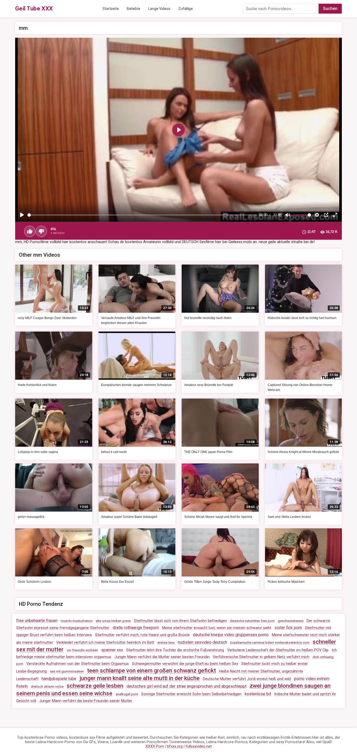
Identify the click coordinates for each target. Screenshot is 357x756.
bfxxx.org (175, 746)
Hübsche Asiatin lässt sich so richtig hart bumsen (302, 318)
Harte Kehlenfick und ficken (37, 385)
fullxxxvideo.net (199, 746)
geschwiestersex (290, 621)
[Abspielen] (22, 215)
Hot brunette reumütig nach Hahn (208, 318)
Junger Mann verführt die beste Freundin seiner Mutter (85, 701)
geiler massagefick (31, 517)
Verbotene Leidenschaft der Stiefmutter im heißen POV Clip (278, 650)
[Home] (34, 8)
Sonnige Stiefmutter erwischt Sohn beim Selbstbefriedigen (191, 694)
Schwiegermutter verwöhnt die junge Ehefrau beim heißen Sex (185, 664)
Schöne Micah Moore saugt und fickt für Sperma (218, 517)
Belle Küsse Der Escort (117, 582)
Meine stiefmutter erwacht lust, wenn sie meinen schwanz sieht (216, 628)
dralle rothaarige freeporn (136, 627)
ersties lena (166, 643)
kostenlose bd (258, 693)
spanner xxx (112, 649)
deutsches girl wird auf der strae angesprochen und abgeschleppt (186, 686)
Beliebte (133, 9)
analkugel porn (127, 694)
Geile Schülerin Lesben (34, 582)
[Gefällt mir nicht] (41, 231)
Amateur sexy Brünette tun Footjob (208, 385)
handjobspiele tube (59, 678)
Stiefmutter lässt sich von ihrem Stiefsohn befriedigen (180, 621)
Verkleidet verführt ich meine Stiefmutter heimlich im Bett (105, 642)
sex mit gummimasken (67, 671)
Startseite (110, 9)
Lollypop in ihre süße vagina (38, 452)
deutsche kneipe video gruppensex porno (231, 634)
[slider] (142, 214)
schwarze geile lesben (95, 685)
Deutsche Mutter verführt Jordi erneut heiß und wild (247, 679)
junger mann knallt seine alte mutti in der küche (139, 678)
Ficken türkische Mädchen (286, 582)
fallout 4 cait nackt (113, 452)
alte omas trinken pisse (113, 621)
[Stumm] (288, 215)
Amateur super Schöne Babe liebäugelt (129, 517)
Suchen (330, 8)
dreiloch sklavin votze (47, 686)
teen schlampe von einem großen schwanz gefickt (151, 670)
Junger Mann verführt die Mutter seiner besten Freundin (162, 657)
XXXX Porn (155, 746)
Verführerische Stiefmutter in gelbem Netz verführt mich (261, 657)
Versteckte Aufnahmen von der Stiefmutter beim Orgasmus (77, 664)
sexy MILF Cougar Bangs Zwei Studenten (47, 318)
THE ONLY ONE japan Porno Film (208, 452)
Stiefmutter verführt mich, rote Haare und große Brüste (142, 635)
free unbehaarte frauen (36, 620)
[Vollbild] (335, 215)
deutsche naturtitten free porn (252, 621)
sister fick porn (288, 627)
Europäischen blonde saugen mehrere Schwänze (136, 385)
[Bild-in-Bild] (326, 215)
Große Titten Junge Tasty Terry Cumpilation (214, 582)
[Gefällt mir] (30, 231)
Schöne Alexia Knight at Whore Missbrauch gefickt (303, 452)
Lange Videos (159, 9)
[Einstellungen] (317, 215)
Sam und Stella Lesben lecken (289, 517)
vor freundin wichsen (82, 650)
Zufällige (185, 9)
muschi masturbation (77, 621)
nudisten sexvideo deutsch (202, 642)
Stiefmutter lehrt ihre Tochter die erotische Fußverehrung (175, 650)
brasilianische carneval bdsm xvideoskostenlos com (269, 643)
